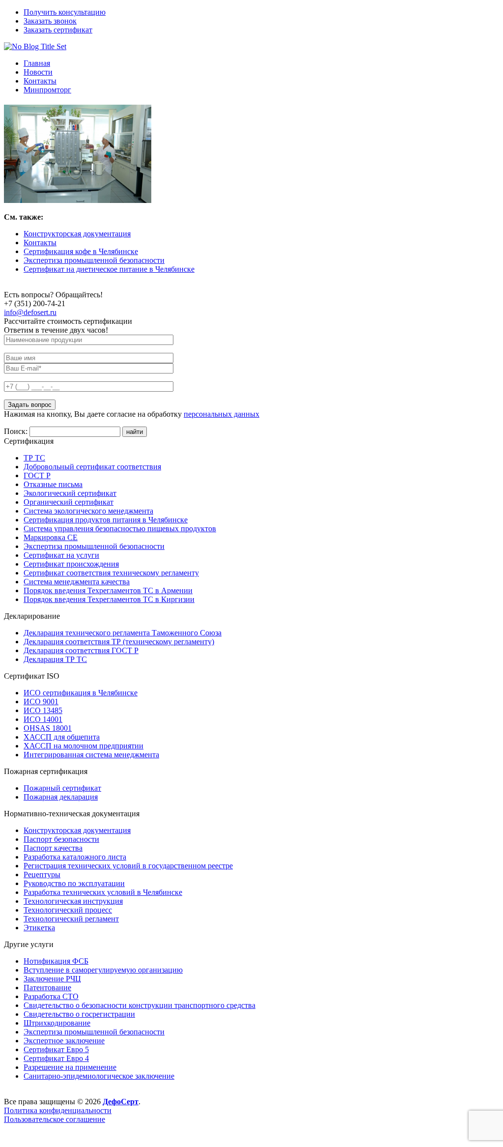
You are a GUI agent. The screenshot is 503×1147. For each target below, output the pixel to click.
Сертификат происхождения (71, 564)
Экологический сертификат (70, 493)
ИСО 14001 (43, 719)
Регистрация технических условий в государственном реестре (128, 865)
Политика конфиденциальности (58, 1110)
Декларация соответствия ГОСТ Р (81, 650)
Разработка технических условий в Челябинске (103, 892)
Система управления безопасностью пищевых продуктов (120, 528)
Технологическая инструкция (73, 901)
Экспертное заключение (64, 1040)
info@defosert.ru (30, 312)
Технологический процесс (68, 910)
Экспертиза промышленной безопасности (94, 260)
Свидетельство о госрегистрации (79, 1014)
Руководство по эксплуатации (74, 883)
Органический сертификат (68, 502)
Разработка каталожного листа (75, 857)
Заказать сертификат (58, 30)
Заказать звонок (50, 21)
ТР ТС (34, 458)
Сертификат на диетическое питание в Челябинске (109, 269)
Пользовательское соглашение (54, 1119)
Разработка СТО (51, 996)
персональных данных (221, 414)
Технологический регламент (71, 919)
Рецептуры (42, 874)
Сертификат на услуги (61, 555)
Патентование (47, 987)
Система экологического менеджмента (88, 511)
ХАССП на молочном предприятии (83, 746)
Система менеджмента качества (77, 581)
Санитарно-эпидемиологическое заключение (99, 1076)
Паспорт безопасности (61, 839)
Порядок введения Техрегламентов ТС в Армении (108, 590)
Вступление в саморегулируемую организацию (103, 970)
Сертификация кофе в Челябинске (81, 251)
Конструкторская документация (77, 233)
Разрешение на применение (70, 1067)
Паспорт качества (53, 848)
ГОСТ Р (37, 475)
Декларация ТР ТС (55, 659)
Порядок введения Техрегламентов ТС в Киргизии (109, 599)
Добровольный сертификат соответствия (92, 466)
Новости (38, 72)
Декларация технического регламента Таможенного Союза (123, 633)
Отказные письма (53, 484)
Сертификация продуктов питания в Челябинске (106, 520)
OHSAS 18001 (48, 728)
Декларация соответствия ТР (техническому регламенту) (119, 641)
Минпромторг (47, 90)
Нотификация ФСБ (56, 961)
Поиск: (16, 431)
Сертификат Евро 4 (56, 1058)
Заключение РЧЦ (52, 979)
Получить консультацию (65, 12)
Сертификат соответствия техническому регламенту (111, 573)
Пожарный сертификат (62, 788)
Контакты (40, 81)
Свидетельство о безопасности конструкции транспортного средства (139, 1005)
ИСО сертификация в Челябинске (81, 692)
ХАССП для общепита (62, 737)
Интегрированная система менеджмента (91, 754)
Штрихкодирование (57, 1023)
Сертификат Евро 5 (56, 1049)
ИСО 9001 (41, 701)
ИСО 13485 (43, 710)
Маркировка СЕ (51, 537)
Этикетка (39, 927)
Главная (37, 63)
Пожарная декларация (61, 797)
